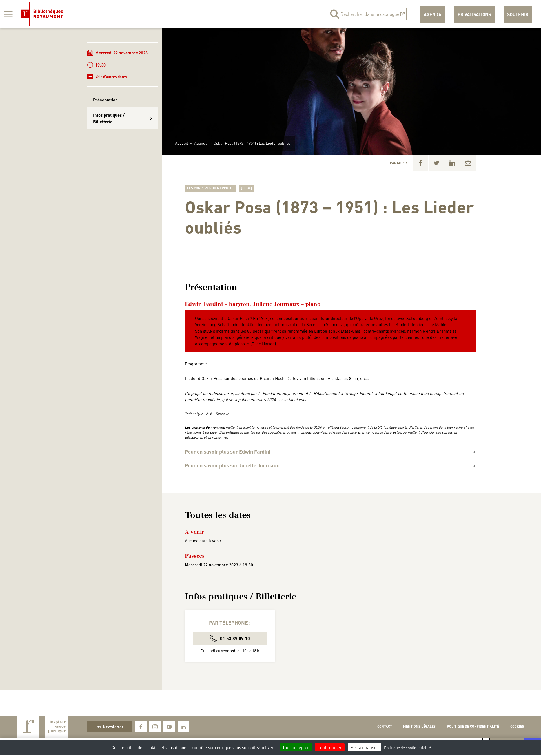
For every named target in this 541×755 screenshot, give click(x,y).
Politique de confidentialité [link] (407, 747)
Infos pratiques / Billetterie (109, 118)
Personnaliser (364, 747)
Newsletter (113, 726)
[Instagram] (155, 726)
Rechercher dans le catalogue (369, 14)
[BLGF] (246, 188)
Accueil (181, 142)
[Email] (468, 163)
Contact (384, 726)
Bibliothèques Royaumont (42, 14)
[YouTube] (169, 726)
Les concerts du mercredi (210, 188)
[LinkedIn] (452, 163)
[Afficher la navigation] (8, 14)
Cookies (517, 726)
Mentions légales (419, 726)
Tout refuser (330, 747)
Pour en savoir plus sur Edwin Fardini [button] (227, 452)
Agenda (432, 14)
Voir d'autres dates (107, 76)
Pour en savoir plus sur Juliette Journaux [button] (232, 465)
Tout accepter (295, 747)
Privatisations (474, 14)
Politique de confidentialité (473, 726)
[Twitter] (436, 163)
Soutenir (517, 14)
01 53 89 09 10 (234, 638)
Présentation (105, 100)
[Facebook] (420, 163)
